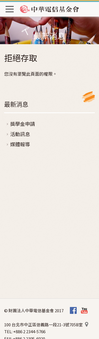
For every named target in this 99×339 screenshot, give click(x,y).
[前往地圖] (86, 324)
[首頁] (49, 9)
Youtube (84, 311)
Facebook (73, 311)
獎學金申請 (22, 123)
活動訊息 (20, 133)
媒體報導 (20, 144)
